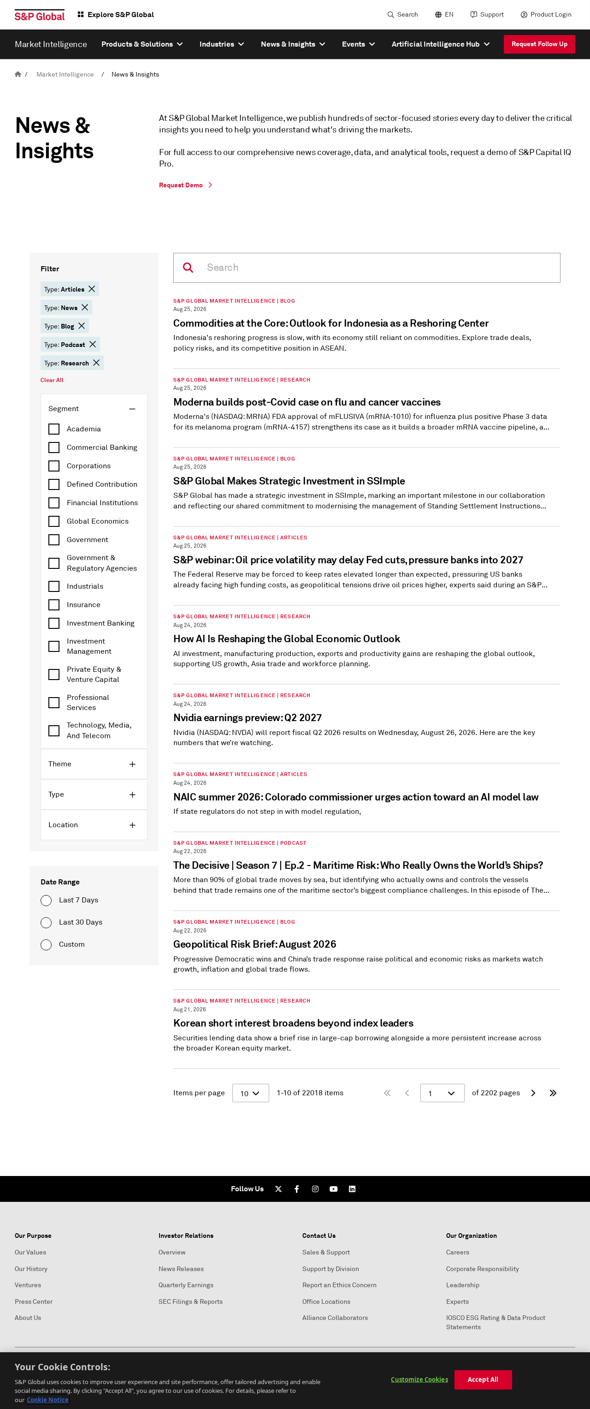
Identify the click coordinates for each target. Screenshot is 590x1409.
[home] (18, 74)
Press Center (34, 1302)
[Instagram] (315, 1189)
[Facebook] (296, 1189)
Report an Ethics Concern (339, 1285)
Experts (457, 1302)
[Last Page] (553, 1093)
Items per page (199, 1093)
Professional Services (88, 702)
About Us (28, 1318)
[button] (91, 289)
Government (87, 539)
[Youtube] (333, 1189)
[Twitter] (278, 1189)
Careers (457, 1252)
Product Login (551, 14)
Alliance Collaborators (335, 1318)
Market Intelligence (65, 74)
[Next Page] (532, 1093)
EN (449, 14)
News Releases (181, 1269)
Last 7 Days (78, 900)
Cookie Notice (48, 1399)
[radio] (46, 900)
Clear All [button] (52, 380)
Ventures (28, 1285)
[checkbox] (94, 429)
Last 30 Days (80, 922)
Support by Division (330, 1269)
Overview (172, 1252)
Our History (31, 1269)
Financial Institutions (102, 502)
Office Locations (326, 1302)
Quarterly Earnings (186, 1285)
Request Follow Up (539, 44)
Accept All (483, 1379)
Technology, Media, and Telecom (99, 730)
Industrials (85, 586)
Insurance (83, 604)
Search (407, 14)
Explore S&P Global (121, 14)
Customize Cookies (419, 1379)
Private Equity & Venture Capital (94, 674)
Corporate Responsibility (482, 1269)
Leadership (462, 1285)
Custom (72, 944)
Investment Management (89, 646)
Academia (84, 429)
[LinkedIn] (352, 1189)
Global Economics (98, 521)
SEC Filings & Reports (191, 1302)
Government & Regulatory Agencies (102, 563)
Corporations (89, 466)
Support (492, 14)
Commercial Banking (102, 447)
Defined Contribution (102, 484)
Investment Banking (101, 623)
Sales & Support (326, 1252)
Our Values (30, 1252)
